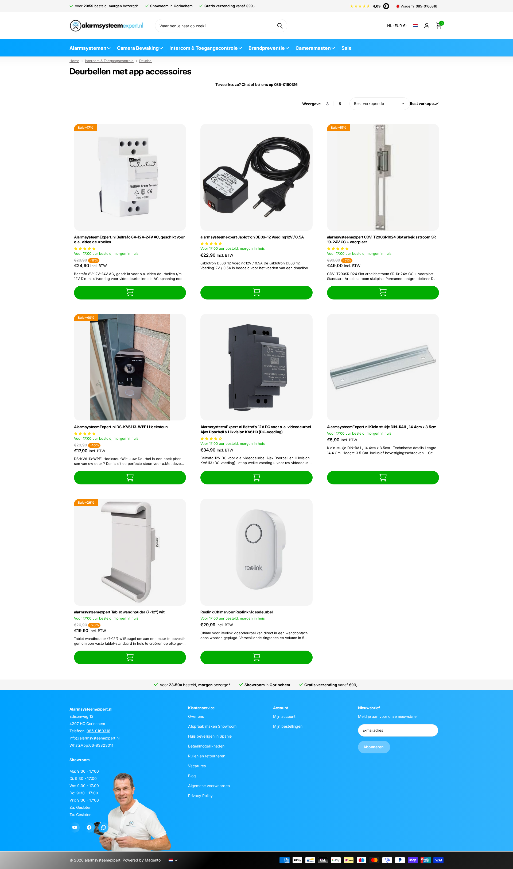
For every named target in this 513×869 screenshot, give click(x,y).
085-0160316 (426, 6)
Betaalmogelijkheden (206, 745)
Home (74, 61)
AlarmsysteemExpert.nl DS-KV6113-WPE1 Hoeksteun (121, 426)
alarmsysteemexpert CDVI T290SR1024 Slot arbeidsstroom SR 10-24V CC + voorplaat (381, 239)
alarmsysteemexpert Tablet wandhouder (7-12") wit (119, 612)
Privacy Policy (200, 795)
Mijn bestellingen (287, 726)
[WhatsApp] (103, 827)
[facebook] (89, 827)
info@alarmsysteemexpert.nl (94, 738)
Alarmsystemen (87, 48)
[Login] (426, 26)
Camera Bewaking (138, 48)
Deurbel (145, 61)
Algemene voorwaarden (209, 785)
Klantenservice (201, 707)
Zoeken (280, 25)
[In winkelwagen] (130, 292)
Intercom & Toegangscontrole (203, 48)
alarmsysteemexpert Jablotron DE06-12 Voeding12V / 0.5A (252, 237)
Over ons (196, 716)
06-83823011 (101, 745)
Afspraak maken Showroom (212, 726)
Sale (346, 48)
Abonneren (374, 747)
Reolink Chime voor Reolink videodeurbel (236, 612)
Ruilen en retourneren (206, 755)
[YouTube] (74, 827)
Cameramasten (313, 48)
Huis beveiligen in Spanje (210, 736)
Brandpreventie (266, 48)
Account (280, 707)
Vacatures (197, 765)
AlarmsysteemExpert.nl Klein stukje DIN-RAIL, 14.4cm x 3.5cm (382, 426)
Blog (192, 775)
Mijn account (284, 716)
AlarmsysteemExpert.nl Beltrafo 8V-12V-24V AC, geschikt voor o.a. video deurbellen (129, 239)
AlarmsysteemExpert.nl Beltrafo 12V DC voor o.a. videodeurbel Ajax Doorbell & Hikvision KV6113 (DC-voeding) (255, 429)
